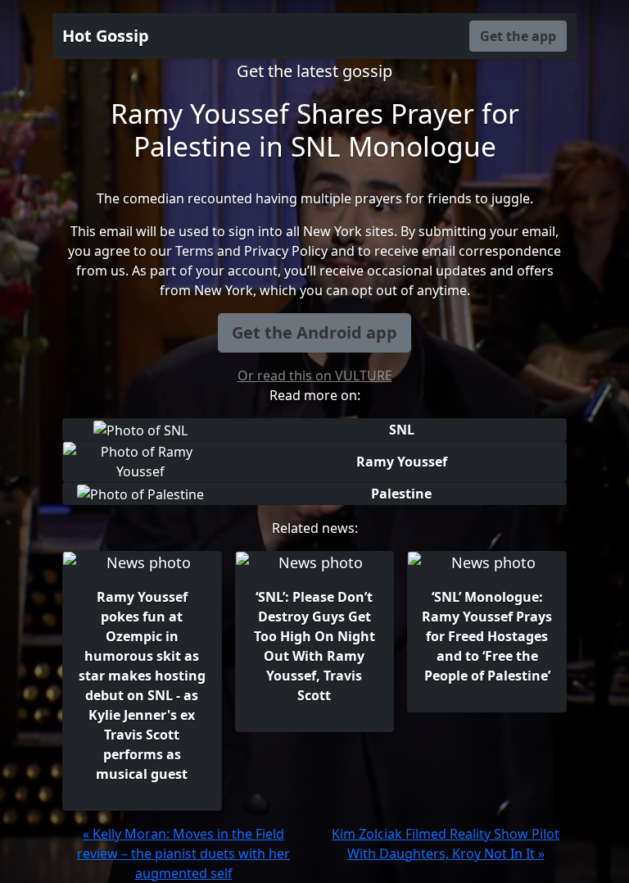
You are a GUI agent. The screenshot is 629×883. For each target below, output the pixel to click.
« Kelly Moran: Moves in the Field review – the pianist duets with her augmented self (183, 853)
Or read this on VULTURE (315, 375)
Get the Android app (314, 332)
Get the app (518, 36)
